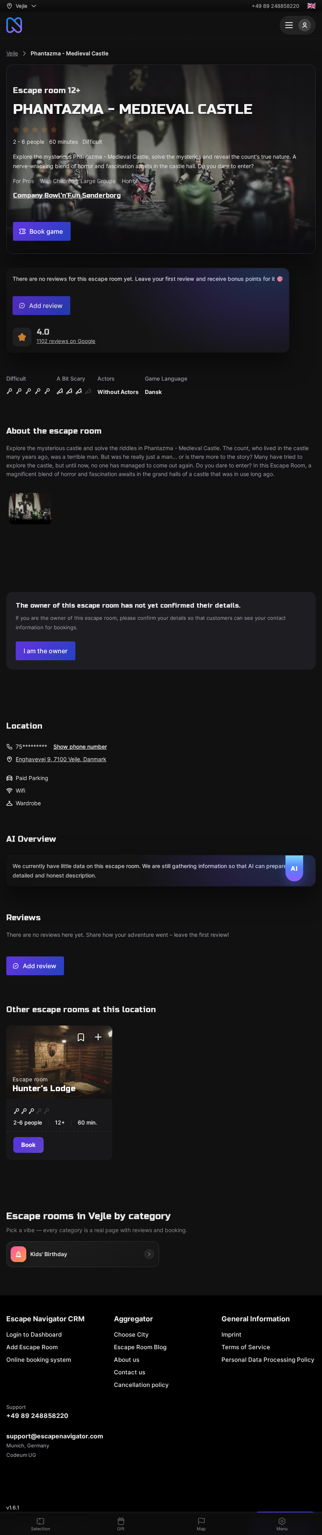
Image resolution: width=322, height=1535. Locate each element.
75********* (31, 746)
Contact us (129, 1372)
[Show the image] (30, 509)
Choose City (131, 1334)
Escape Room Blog (140, 1347)
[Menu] (298, 25)
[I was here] (98, 1037)
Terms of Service (245, 1347)
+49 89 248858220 (275, 6)
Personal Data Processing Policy (268, 1359)
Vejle (12, 53)
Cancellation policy (141, 1384)
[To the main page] (14, 25)
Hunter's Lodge (44, 1089)
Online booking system (38, 1359)
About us (126, 1359)
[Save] (81, 1037)
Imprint (231, 1334)
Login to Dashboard (34, 1334)
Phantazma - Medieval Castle (69, 53)
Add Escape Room (32, 1347)
